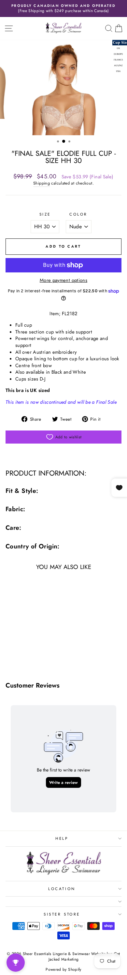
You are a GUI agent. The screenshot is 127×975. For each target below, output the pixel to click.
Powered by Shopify (63, 969)
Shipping (41, 183)
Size (45, 214)
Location (61, 888)
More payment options (63, 280)
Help (61, 838)
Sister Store (62, 914)
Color (78, 214)
